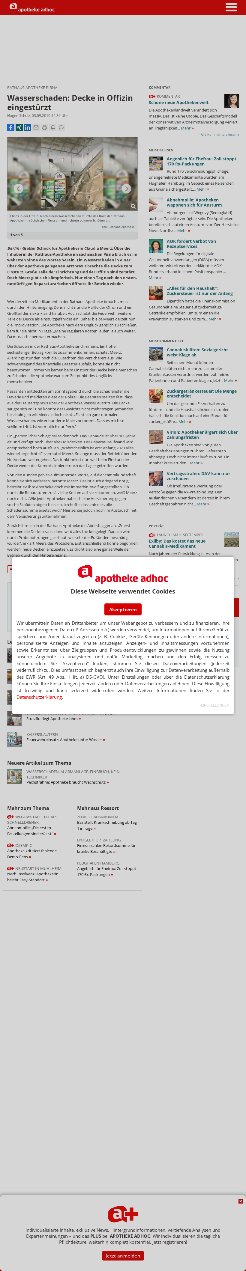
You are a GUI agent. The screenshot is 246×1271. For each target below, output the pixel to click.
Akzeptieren (123, 609)
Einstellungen (215, 705)
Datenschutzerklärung (39, 697)
